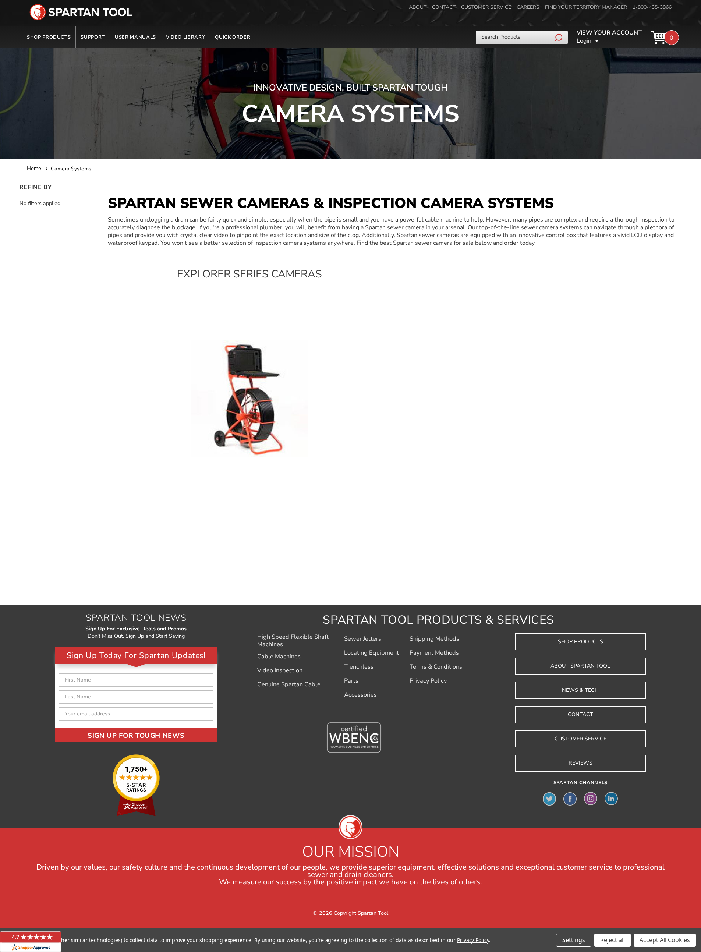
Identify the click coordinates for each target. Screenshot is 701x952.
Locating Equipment (371, 653)
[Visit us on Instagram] (590, 798)
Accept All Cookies (665, 940)
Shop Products (49, 37)
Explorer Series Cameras (249, 274)
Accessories (360, 694)
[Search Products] (559, 37)
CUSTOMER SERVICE (486, 7)
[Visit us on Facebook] (570, 798)
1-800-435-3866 (652, 7)
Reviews (580, 763)
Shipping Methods (434, 639)
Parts (351, 680)
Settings (573, 940)
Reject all (612, 940)
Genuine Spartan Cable (289, 684)
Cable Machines (279, 656)
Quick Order (232, 37)
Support (93, 37)
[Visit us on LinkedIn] (611, 798)
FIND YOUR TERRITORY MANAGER (586, 7)
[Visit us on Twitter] (549, 798)
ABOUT (417, 7)
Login (584, 41)
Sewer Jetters (362, 639)
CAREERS (528, 7)
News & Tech (580, 690)
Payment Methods (434, 653)
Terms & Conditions (436, 666)
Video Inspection (279, 670)
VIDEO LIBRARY (185, 37)
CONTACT (444, 7)
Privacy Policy (428, 680)
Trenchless (358, 666)
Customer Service (580, 738)
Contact (580, 714)
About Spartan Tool (580, 665)
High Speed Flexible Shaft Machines (293, 640)
